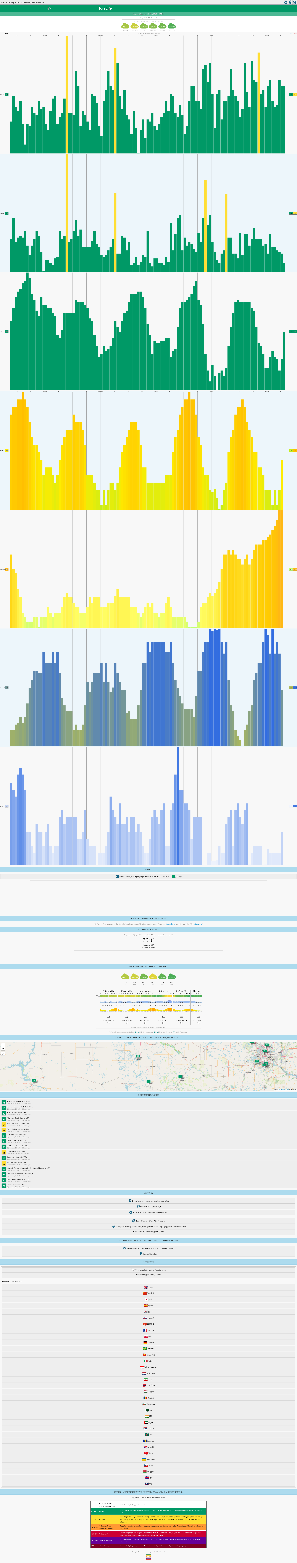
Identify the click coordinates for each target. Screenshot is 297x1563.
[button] (180, 1078)
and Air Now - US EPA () (189, 924)
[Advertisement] (69, 898)
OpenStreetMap (284, 1090)
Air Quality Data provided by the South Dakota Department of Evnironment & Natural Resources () (134, 924)
